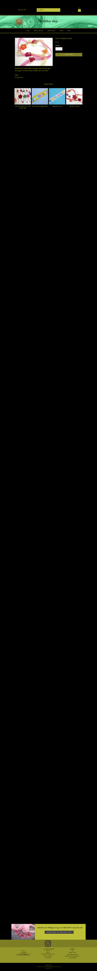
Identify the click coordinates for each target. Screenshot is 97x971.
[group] (48, 98)
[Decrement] (57, 48)
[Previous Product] (12, 96)
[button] (79, 10)
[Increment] (61, 48)
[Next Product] (85, 96)
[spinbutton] (59, 48)
